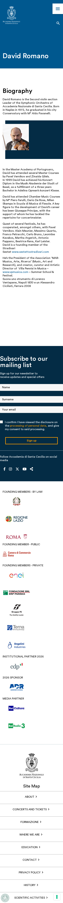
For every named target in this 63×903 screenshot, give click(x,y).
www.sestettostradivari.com (30, 251)
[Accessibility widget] (5, 898)
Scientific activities (29, 897)
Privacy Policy (30, 872)
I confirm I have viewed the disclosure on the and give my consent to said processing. (32, 426)
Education (30, 847)
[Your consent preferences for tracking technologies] (57, 897)
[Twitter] (17, 470)
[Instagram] (10, 469)
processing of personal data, (28, 425)
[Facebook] (4, 469)
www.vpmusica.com (15, 272)
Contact (30, 859)
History (30, 885)
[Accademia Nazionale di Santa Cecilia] (11, 15)
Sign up (31, 440)
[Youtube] (25, 469)
